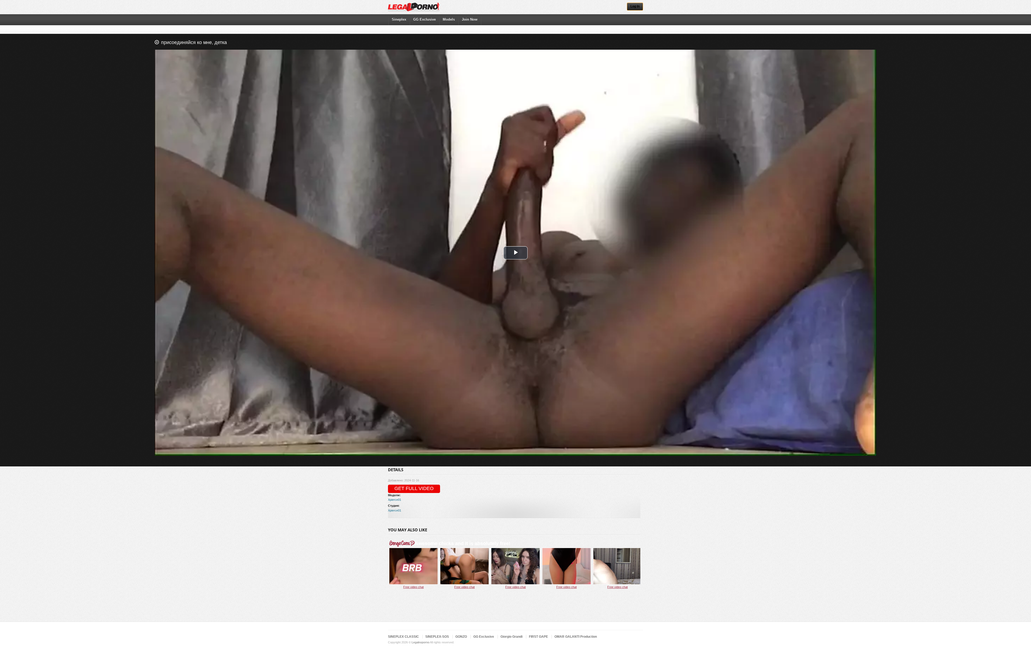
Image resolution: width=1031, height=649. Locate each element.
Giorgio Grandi (511, 637)
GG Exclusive (424, 19)
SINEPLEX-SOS (437, 637)
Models (449, 19)
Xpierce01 (394, 499)
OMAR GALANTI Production (575, 637)
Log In (635, 6)
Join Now (469, 19)
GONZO (461, 637)
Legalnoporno (420, 642)
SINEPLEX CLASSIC (403, 637)
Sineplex (399, 19)
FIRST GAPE (538, 637)
